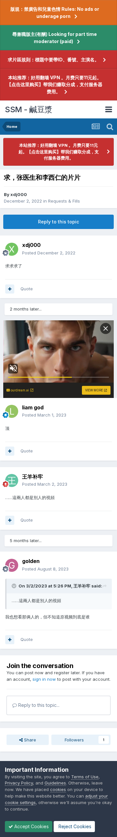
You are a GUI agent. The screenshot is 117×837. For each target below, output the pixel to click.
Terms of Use (84, 776)
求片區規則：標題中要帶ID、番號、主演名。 (53, 59)
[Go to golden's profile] (11, 565)
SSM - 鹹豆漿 (28, 109)
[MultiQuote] (9, 289)
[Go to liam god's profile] (11, 411)
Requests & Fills (64, 201)
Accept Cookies (31, 826)
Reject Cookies (74, 826)
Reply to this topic (58, 221)
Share (29, 739)
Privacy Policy (19, 782)
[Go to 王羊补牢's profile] (11, 480)
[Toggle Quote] (15, 585)
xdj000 (18, 194)
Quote (26, 288)
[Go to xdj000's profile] (11, 249)
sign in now (44, 679)
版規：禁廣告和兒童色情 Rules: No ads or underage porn (54, 12)
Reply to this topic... (38, 705)
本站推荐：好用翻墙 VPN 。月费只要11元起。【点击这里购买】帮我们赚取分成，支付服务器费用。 (54, 84)
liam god (33, 407)
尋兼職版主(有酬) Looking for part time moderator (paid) (54, 37)
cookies (58, 789)
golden (31, 561)
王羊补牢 (32, 476)
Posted (48, 252)
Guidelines (55, 782)
